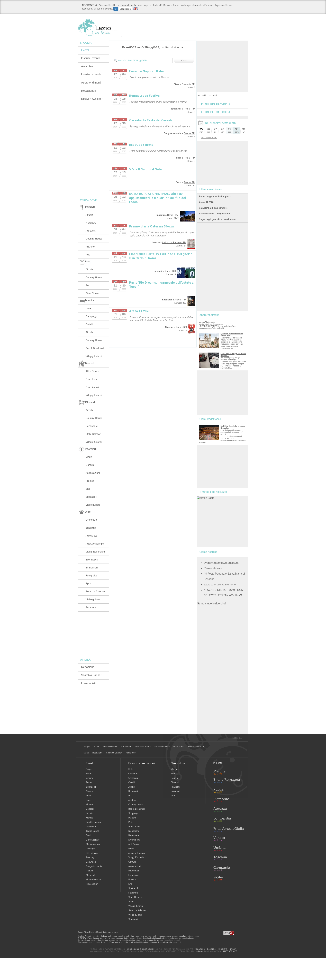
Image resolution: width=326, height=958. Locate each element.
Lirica (88, 800)
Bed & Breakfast (95, 348)
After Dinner (92, 293)
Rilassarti (175, 787)
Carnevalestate (213, 568)
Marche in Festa (228, 771)
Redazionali (88, 90)
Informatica (92, 559)
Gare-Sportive (92, 840)
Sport (89, 583)
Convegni (90, 848)
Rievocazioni (92, 884)
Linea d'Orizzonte (207, 322)
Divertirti (175, 782)
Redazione (87, 667)
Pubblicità (222, 949)
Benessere (92, 426)
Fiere (88, 795)
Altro (173, 795)
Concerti (90, 809)
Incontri (89, 813)
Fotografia (91, 575)
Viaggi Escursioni (95, 551)
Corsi (88, 835)
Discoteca (91, 826)
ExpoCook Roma (141, 144)
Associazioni (93, 472)
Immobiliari (92, 567)
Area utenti (87, 66)
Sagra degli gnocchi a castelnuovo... (218, 219)
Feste (89, 782)
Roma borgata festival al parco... (216, 196)
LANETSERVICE (229, 951)
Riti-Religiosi (92, 853)
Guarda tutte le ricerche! (211, 603)
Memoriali (90, 875)
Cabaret (90, 791)
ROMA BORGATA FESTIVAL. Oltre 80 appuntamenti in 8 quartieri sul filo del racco (157, 198)
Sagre (89, 769)
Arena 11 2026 (139, 311)
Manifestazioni (93, 844)
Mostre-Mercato (93, 879)
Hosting (198, 951)
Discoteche (92, 379)
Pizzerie (90, 246)
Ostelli (89, 324)
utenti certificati (94, 942)
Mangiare (175, 769)
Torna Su (236, 737)
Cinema (89, 778)
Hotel (88, 308)
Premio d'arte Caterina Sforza (151, 226)
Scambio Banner (91, 675)
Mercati (89, 817)
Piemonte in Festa (228, 800)
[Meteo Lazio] (205, 497)
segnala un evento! (172, 940)
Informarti (175, 791)
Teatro (89, 773)
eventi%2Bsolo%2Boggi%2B (221, 562)
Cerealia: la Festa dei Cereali (150, 120)
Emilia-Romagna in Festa (228, 781)
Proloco (90, 480)
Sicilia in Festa (228, 878)
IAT (130, 795)
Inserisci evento (90, 58)
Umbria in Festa (228, 849)
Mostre (89, 804)
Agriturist (90, 230)
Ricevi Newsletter (91, 98)
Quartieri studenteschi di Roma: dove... (232, 335)
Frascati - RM (188, 84)
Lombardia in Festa (228, 820)
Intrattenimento (93, 822)
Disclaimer (211, 949)
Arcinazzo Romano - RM (174, 242)
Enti (88, 488)
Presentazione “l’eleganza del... (215, 213)
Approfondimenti (91, 82)
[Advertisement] (222, 62)
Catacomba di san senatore (213, 208)
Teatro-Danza (92, 831)
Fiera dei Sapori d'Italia (146, 71)
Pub (88, 254)
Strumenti (91, 607)
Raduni (89, 870)
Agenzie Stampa (95, 543)
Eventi (85, 50)
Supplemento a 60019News (140, 949)
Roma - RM (189, 108)
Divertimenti (92, 387)
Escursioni (91, 862)
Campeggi (91, 316)
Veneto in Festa (228, 839)
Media (89, 456)
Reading (90, 857)
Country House (94, 238)
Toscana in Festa (228, 858)
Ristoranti (91, 222)
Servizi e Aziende (95, 591)
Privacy (232, 949)
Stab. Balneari (93, 433)
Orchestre (91, 519)
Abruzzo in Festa (228, 810)
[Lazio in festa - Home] (100, 27)
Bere (173, 773)
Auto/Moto (91, 535)
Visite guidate (93, 504)
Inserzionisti (88, 683)
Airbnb (89, 214)
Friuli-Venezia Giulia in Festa (228, 829)
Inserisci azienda (91, 74)
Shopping (91, 527)
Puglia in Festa (228, 791)
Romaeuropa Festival (145, 95)
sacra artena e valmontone (220, 584)
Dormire (174, 778)
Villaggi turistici (94, 356)
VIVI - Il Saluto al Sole (145, 169)
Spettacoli (91, 496)
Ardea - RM (180, 299)
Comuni (90, 464)
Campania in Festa (228, 868)
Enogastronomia (94, 866)
